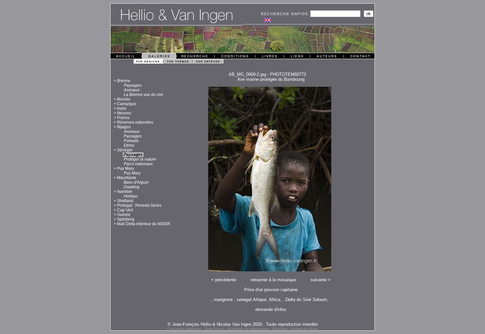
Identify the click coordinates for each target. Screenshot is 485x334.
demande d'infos (270, 309)
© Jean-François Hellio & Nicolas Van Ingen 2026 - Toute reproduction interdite (243, 324)
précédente (225, 279)
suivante (318, 279)
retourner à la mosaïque (273, 279)
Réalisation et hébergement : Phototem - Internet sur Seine (272, 328)
